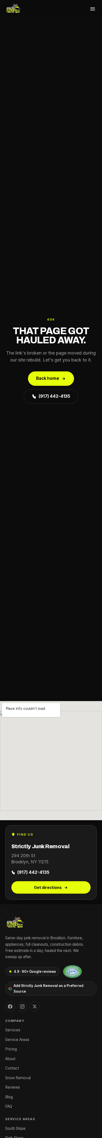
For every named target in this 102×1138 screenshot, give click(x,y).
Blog (9, 1097)
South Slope (15, 1128)
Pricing (11, 1049)
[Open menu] (92, 8)
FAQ (8, 1106)
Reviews (12, 1087)
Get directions (48, 887)
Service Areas (17, 1039)
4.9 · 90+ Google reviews (35, 972)
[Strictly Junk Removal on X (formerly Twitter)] (35, 1006)
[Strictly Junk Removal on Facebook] (10, 1006)
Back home (47, 378)
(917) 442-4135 (54, 396)
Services (12, 1030)
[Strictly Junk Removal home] (13, 9)
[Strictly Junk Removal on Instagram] (22, 1006)
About (10, 1058)
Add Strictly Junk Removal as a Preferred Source (48, 988)
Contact (12, 1068)
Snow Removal (18, 1077)
